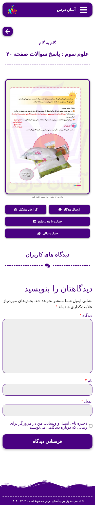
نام (88, 381)
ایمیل (86, 401)
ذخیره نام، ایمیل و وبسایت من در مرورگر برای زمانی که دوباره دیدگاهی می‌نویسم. (48, 425)
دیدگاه (86, 316)
